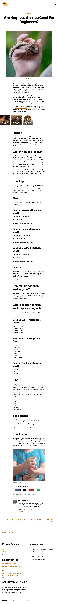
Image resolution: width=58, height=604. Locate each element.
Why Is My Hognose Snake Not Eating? (11, 566)
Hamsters (4, 553)
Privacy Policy (16, 600)
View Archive (21, 511)
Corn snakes (27, 442)
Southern (29, 494)
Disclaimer (12, 532)
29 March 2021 (34, 26)
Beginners (16, 494)
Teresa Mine (25, 26)
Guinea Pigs (5, 551)
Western (33, 494)
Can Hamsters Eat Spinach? (9, 563)
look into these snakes (21, 108)
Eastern (20, 494)
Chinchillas (5, 548)
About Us (4, 532)
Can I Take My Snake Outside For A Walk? (12, 573)
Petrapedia (9, 600)
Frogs (3, 549)
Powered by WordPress (26, 600)
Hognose (30, 122)
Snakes (29, 13)
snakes (33, 106)
